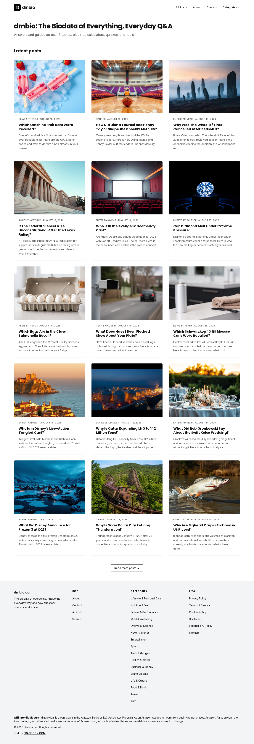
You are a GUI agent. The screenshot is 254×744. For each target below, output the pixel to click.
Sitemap (194, 632)
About (197, 7)
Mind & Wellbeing (141, 619)
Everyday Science (142, 625)
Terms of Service (199, 605)
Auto (133, 701)
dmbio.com (23, 592)
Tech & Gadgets (141, 653)
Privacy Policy (197, 598)
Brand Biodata (139, 673)
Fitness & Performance (144, 612)
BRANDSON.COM (35, 733)
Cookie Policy (197, 612)
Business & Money (142, 666)
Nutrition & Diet (140, 605)
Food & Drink (139, 687)
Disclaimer (195, 619)
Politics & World (140, 659)
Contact (212, 7)
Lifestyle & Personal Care (146, 598)
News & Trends (140, 632)
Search (76, 619)
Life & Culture (139, 680)
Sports (135, 646)
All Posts (181, 7)
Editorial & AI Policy (200, 625)
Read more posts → (127, 568)
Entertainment (139, 639)
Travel (135, 694)
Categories (230, 7)
